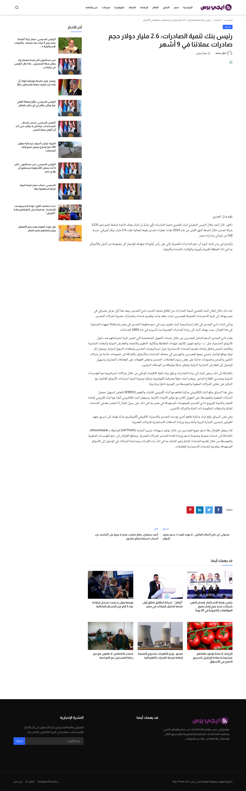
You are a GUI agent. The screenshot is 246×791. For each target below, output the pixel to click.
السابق (166, 529)
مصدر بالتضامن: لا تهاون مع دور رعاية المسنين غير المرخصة (113, 655)
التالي (156, 529)
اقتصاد (217, 20)
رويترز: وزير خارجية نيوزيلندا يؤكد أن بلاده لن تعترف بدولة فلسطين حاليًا (36, 82)
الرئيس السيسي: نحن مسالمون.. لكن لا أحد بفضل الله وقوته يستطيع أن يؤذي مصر (35, 168)
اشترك (19, 740)
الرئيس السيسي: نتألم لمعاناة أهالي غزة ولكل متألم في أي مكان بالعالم (36, 103)
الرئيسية (188, 7)
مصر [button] (176, 7)
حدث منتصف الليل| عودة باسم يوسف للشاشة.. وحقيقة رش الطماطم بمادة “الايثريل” (35, 209)
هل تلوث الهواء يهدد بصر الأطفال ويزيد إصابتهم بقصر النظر (37, 228)
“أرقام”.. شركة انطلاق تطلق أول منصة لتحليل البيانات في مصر (163, 604)
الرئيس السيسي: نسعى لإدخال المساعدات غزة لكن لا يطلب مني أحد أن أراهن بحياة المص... (35, 126)
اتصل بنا (30, 781)
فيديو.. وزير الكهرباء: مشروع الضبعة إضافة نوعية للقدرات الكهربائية (160, 655)
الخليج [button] (166, 7)
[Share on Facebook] (218, 510)
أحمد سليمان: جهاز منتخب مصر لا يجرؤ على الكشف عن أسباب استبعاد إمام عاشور (126, 536)
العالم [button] (156, 7)
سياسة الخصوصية (48, 781)
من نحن (18, 781)
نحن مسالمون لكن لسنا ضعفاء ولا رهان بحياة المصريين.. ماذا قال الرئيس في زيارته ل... (35, 64)
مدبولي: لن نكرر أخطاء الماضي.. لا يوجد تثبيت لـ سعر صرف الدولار (196, 536)
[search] (17, 7)
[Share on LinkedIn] (199, 510)
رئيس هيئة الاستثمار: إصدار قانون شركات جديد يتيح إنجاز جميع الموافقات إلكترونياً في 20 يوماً (211, 606)
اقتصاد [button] (132, 7)
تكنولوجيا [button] (119, 7)
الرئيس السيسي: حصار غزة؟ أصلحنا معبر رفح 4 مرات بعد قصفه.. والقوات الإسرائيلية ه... (35, 43)
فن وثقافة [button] (91, 7)
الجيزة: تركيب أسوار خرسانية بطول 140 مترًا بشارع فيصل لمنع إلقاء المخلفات (37, 147)
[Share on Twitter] (209, 510)
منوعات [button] (106, 7)
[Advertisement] (160, 184)
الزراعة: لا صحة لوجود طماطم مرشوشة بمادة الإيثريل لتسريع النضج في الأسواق (212, 657)
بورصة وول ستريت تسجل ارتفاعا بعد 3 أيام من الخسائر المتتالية (112, 604)
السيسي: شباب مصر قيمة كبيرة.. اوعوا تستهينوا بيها (37, 187)
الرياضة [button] (144, 7)
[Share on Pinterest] (190, 510)
